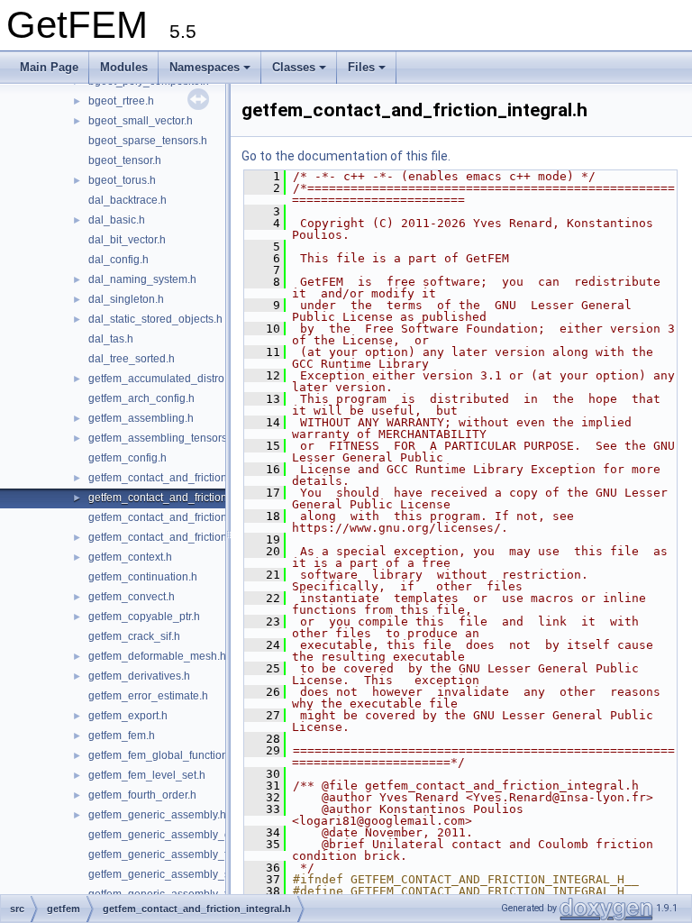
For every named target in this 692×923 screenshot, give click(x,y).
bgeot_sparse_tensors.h (147, 140)
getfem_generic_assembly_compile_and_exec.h (207, 834)
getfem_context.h (130, 557)
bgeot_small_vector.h (140, 120)
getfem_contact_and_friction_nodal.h (179, 537)
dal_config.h (118, 259)
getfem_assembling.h (141, 418)
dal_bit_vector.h (127, 239)
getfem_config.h (127, 458)
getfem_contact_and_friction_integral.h (183, 497)
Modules (124, 67)
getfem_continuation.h (142, 577)
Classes (293, 67)
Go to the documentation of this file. (346, 156)
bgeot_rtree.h (121, 101)
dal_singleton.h (126, 299)
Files (361, 67)
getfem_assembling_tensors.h (162, 438)
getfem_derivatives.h (139, 676)
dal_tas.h (110, 339)
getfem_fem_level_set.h (146, 775)
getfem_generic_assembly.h (157, 815)
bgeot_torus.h (122, 180)
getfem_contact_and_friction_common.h (186, 477)
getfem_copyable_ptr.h (144, 616)
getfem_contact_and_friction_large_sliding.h (197, 517)
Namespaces (204, 67)
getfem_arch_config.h (141, 398)
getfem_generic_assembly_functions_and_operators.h (222, 854)
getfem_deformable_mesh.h (157, 656)
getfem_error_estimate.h (148, 696)
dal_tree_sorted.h (131, 358)
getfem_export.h (128, 715)
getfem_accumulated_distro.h (160, 378)
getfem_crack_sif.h (134, 636)
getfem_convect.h (131, 596)
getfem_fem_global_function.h (162, 755)
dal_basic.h (116, 220)
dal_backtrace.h (127, 200)
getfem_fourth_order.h (142, 795)
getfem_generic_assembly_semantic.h (183, 874)
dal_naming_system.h (142, 279)
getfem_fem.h (121, 735)
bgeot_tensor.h (124, 160)
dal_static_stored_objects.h (155, 319)
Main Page (49, 67)
